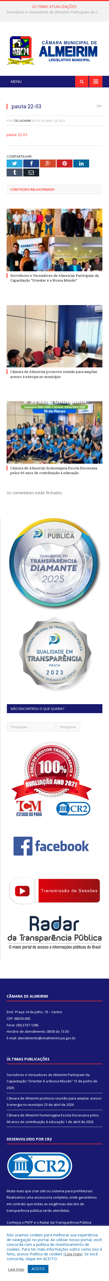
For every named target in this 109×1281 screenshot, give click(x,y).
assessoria (43, 1197)
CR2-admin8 (22, 121)
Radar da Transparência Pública (65, 1222)
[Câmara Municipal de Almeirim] (54, 49)
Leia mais (73, 1253)
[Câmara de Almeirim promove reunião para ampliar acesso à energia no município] (54, 336)
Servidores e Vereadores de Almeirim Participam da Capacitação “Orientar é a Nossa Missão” (54, 278)
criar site (39, 1191)
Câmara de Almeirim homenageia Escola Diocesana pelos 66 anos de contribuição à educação (53, 470)
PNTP (29, 1222)
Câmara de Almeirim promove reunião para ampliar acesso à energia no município (56, 12)
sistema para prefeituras (72, 1191)
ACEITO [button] (38, 1268)
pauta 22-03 (17, 134)
